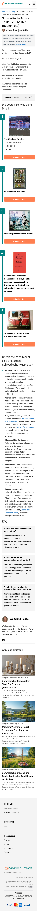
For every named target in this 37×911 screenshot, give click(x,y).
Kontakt (7, 844)
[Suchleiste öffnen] (30, 4)
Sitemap (7, 852)
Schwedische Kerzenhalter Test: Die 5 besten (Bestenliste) (16, 684)
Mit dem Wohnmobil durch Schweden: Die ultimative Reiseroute (15, 730)
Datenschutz (28, 878)
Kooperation (8, 848)
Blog (13, 11)
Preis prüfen (20, 157)
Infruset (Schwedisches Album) (18, 234)
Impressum (20, 878)
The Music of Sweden (14, 139)
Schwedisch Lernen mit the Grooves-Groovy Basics (16, 335)
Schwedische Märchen (14, 191)
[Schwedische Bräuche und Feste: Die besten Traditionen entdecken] (18, 766)
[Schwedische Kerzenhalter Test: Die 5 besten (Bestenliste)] (18, 674)
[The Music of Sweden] (19, 126)
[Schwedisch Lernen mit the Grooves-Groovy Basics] (19, 320)
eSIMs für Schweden (25, 427)
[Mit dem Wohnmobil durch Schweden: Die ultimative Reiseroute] (18, 720)
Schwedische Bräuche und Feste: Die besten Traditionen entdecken (17, 776)
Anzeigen (28, 97)
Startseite (6, 11)
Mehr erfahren (21, 44)
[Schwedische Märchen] (19, 178)
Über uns (7, 840)
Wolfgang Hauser (19, 619)
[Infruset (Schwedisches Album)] (19, 220)
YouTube (7, 812)
